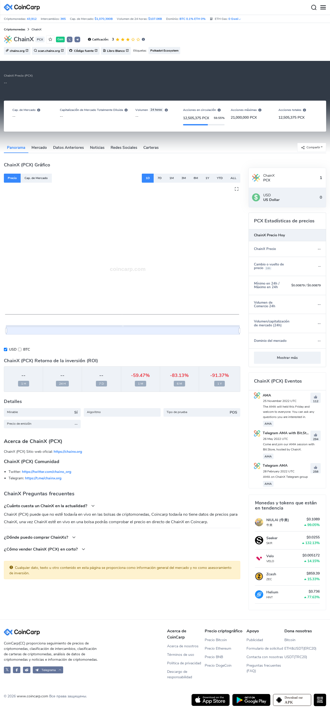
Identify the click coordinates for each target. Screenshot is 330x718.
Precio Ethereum (218, 648)
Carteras (151, 147)
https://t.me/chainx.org (43, 478)
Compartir (313, 147)
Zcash (271, 574)
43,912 (32, 19)
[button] (77, 39)
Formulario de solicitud (264, 648)
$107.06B (155, 19)
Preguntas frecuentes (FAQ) (263, 668)
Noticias (97, 147)
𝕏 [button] (69, 40)
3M (184, 178)
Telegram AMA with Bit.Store (286, 433)
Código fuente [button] (83, 51)
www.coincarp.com (32, 696)
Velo (270, 556)
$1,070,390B (104, 19)
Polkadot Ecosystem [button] (164, 51)
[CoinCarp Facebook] (16, 670)
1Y (207, 178)
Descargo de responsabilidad (179, 674)
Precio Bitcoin (216, 640)
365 (63, 19)
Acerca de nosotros (183, 646)
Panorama (16, 147)
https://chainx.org (68, 451)
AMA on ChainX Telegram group (285, 477)
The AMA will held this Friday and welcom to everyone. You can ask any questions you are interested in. (288, 412)
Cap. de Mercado (36, 178)
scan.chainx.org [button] (49, 51)
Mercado (39, 147)
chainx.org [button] (17, 51)
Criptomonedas (14, 29)
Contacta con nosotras (264, 657)
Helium (272, 592)
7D (160, 178)
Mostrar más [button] (287, 357)
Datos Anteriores (68, 147)
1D (148, 178)
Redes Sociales (124, 147)
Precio (12, 178)
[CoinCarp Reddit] (26, 670)
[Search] (314, 7)
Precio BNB (214, 657)
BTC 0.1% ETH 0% (192, 19)
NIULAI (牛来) (277, 520)
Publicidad (254, 640)
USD (12, 349)
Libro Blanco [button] (116, 51)
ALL (233, 178)
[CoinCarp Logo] (23, 7)
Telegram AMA (274, 465)
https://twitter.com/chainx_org (46, 471)
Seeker (271, 538)
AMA (266, 395)
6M (196, 178)
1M (171, 178)
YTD (220, 178)
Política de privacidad (184, 663)
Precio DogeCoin (218, 665)
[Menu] (323, 7)
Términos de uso (180, 654)
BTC (26, 349)
